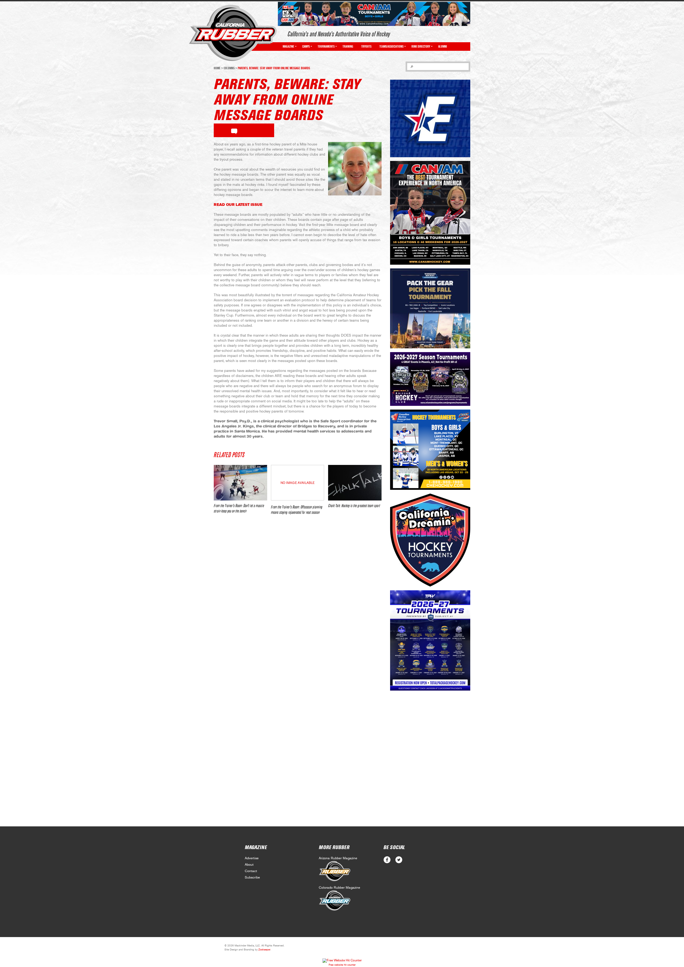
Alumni (442, 46)
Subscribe (252, 877)
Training (348, 46)
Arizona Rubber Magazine (338, 858)
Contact (251, 871)
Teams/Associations (391, 46)
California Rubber (233, 33)
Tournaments (326, 46)
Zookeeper (264, 949)
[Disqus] (298, 598)
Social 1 (398, 860)
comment (234, 130)
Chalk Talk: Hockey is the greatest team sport (354, 506)
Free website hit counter (342, 965)
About (249, 864)
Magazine (288, 46)
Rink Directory (420, 46)
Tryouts (366, 46)
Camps (306, 46)
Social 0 (387, 860)
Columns (229, 68)
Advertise (252, 858)
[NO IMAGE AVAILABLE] (297, 499)
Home (217, 68)
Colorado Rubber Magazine (339, 887)
